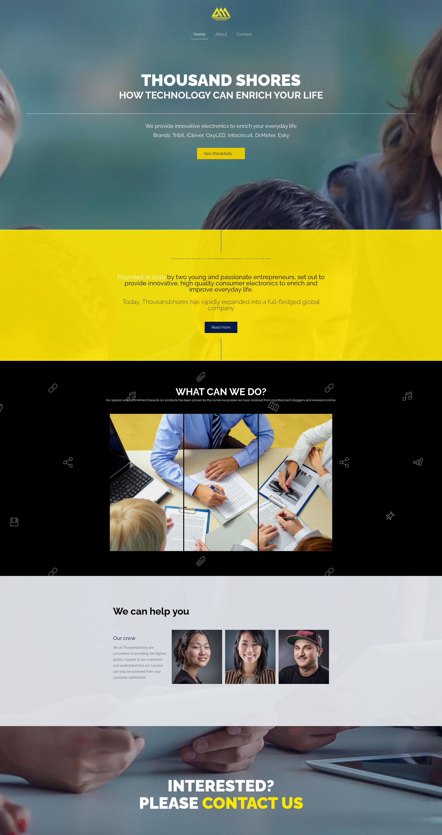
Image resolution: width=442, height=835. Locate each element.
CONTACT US (252, 803)
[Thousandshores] (221, 22)
